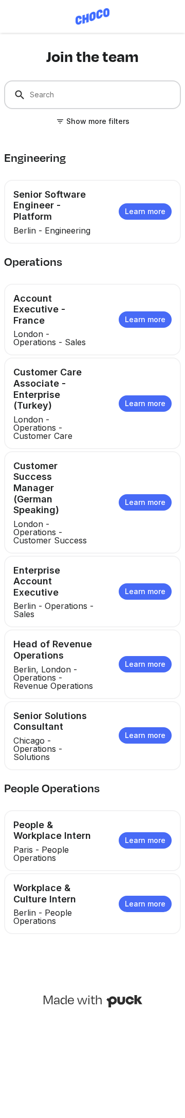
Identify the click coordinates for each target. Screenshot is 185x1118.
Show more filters (98, 121)
